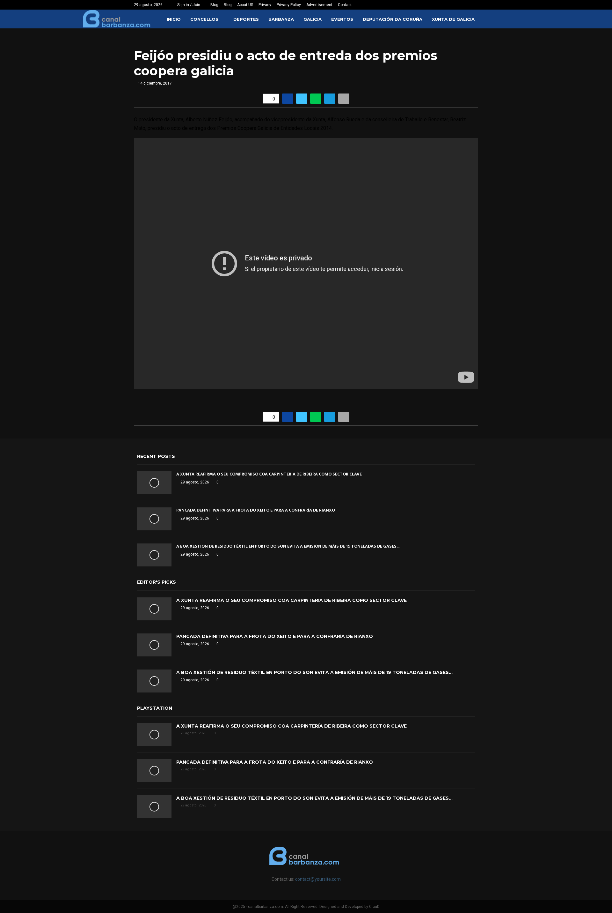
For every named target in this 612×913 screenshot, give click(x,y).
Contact (345, 5)
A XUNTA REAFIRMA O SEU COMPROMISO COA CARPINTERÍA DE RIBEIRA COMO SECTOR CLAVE (269, 474)
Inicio (174, 19)
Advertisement (319, 5)
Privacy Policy (289, 5)
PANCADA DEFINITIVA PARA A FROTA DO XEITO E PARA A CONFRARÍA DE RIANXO (255, 510)
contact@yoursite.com (318, 879)
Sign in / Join (188, 5)
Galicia (312, 19)
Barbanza (281, 19)
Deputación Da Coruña (392, 19)
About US (245, 5)
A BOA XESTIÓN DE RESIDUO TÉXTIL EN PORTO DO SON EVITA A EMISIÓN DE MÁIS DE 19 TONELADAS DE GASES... (287, 546)
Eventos (342, 19)
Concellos (204, 19)
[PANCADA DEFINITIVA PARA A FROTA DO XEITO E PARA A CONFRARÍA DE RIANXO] (154, 518)
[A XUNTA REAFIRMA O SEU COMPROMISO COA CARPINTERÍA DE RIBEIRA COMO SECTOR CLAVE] (154, 482)
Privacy (265, 5)
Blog (214, 5)
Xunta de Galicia (453, 19)
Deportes (246, 19)
